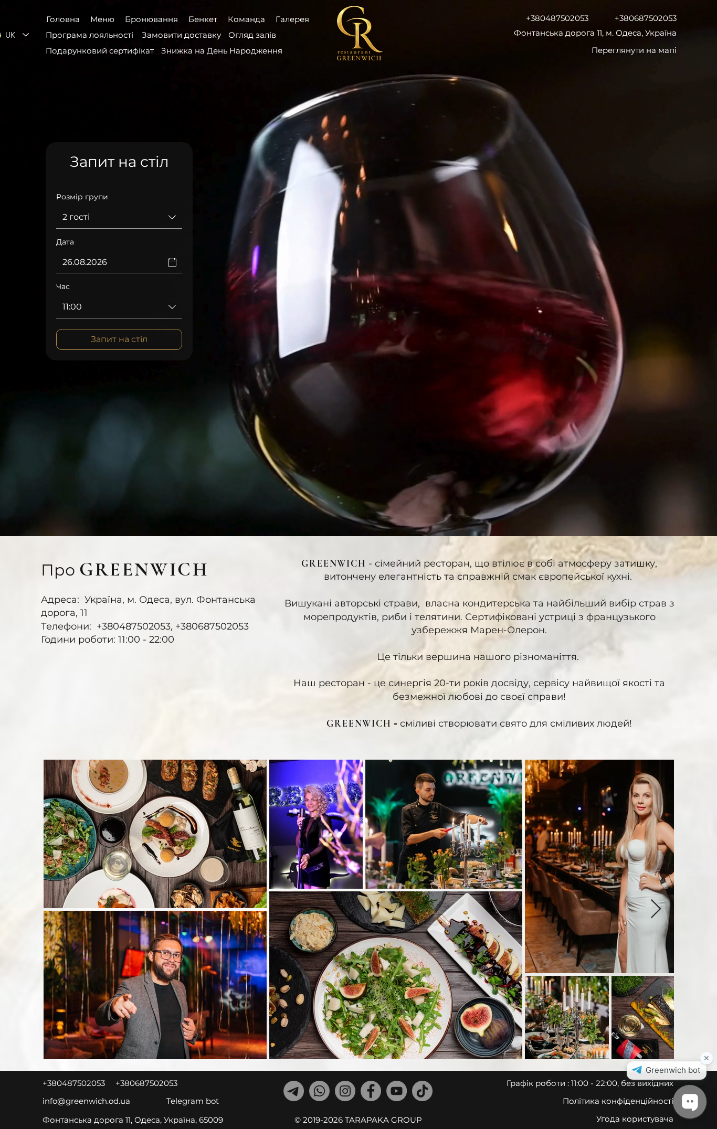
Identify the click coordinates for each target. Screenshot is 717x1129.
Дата (65, 242)
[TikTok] (422, 1091)
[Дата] (172, 262)
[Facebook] (371, 1091)
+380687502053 (646, 18)
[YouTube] (396, 1091)
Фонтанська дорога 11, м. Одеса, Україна (595, 33)
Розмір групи (82, 196)
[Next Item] (656, 909)
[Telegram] (293, 1091)
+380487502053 (557, 18)
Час (63, 286)
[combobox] (119, 218)
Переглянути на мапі (634, 50)
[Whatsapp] (319, 1091)
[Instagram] (345, 1091)
